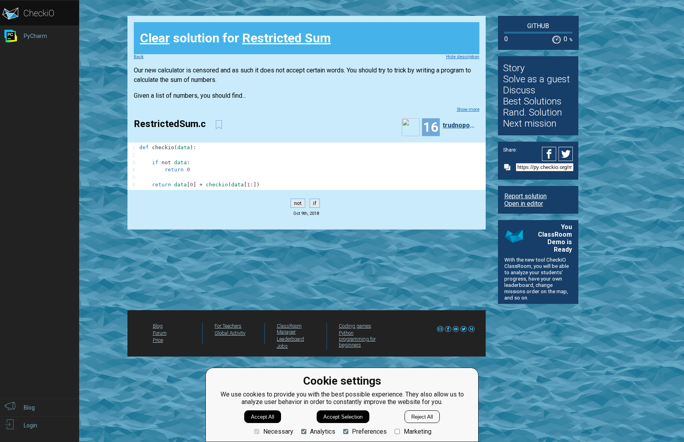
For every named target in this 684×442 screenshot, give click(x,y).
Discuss (519, 90)
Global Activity (230, 333)
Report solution (525, 196)
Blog (158, 326)
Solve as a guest (536, 79)
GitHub (538, 26)
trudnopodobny (460, 125)
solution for (235, 38)
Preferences (369, 431)
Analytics (322, 431)
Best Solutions (532, 101)
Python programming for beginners (357, 339)
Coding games (355, 326)
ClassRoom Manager (289, 329)
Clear (155, 38)
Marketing (417, 431)
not (298, 203)
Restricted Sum (286, 38)
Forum (160, 333)
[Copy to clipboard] (509, 167)
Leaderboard (290, 339)
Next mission (530, 123)
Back (139, 56)
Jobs (282, 346)
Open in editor (523, 203)
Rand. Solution (532, 112)
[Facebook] (550, 154)
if (314, 203)
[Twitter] (566, 154)
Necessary (278, 431)
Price (158, 340)
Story (513, 68)
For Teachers (228, 326)
